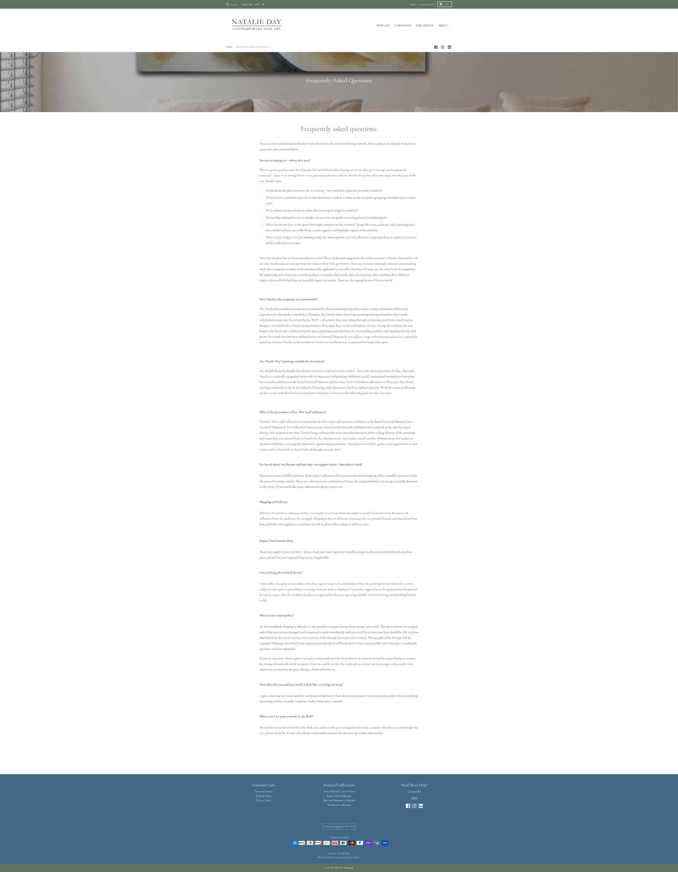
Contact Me (414, 791)
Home (229, 47)
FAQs (414, 798)
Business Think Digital (348, 857)
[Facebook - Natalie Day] (435, 47)
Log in (413, 4)
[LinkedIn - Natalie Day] (449, 47)
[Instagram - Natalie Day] (442, 47)
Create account (426, 4)
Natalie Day (343, 853)
